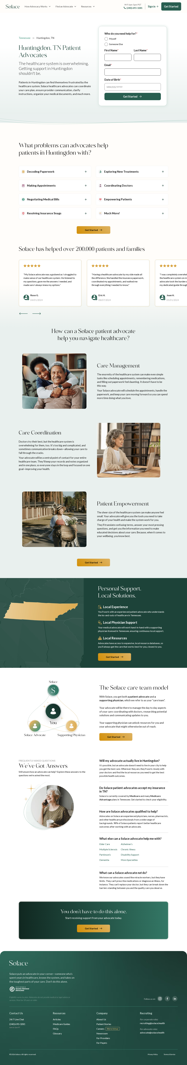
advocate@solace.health (152, 1032)
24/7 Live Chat (16, 1019)
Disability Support (130, 854)
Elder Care (104, 844)
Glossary (57, 1033)
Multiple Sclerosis (108, 849)
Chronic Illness (128, 849)
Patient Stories (103, 1024)
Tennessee (24, 37)
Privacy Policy (153, 1054)
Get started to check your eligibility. (149, 799)
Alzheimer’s (127, 844)
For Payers (101, 1042)
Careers (100, 1028)
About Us (101, 1019)
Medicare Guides (61, 1024)
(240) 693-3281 (134, 7)
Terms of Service (169, 1054)
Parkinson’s (105, 854)
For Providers (103, 1038)
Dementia (104, 859)
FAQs (56, 1028)
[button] (37, 6)
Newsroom (102, 1033)
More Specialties (129, 859)
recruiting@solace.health (152, 1023)
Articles (57, 1019)
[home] (13, 7)
